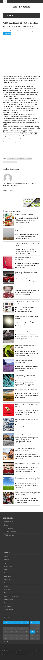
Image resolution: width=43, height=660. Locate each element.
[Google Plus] (32, 1)
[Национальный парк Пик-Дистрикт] (8, 395)
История (7, 579)
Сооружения (8, 603)
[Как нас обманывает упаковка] (8, 219)
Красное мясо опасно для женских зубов (27, 287)
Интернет (7, 573)
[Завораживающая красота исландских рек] (8, 424)
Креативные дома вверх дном (24, 434)
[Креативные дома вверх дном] (8, 439)
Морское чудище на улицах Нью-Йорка (27, 331)
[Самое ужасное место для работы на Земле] (8, 234)
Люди (6, 586)
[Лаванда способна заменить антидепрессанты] (8, 365)
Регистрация (8, 522)
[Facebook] (29, 1)
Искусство (7, 576)
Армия (6, 559)
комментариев (30, 31)
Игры (6, 569)
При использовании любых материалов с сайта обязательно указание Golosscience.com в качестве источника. (20, 653)
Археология (8, 563)
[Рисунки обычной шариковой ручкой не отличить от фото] (8, 498)
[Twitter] (35, 1)
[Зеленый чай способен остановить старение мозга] (8, 351)
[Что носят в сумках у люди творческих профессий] (8, 307)
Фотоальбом (8, 609)
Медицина (7, 34)
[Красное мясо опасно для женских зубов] (8, 292)
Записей (8, 528)
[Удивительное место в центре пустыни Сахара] (8, 248)
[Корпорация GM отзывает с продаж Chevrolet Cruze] (8, 277)
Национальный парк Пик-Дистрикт (26, 390)
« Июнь (6, 641)
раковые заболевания (10, 162)
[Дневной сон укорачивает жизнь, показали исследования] (8, 454)
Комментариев (10, 532)
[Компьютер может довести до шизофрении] (8, 263)
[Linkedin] (38, 1)
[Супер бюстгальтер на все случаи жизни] (8, 468)
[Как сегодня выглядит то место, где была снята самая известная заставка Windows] (8, 483)
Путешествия (8, 599)
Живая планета (9, 566)
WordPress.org (9, 535)
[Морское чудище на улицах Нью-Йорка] (8, 336)
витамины (11, 158)
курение (29, 158)
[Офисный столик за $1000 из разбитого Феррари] (8, 410)
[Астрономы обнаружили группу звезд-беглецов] (8, 321)
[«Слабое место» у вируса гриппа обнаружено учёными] (8, 380)
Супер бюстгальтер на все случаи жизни (27, 463)
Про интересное (21, 6)
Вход (6, 525)
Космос (6, 583)
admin (9, 31)
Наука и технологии (11, 596)
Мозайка (7, 593)
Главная (4, 647)
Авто (6, 556)
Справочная (8, 606)
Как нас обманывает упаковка (24, 214)
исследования (20, 158)
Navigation (11, 15)
